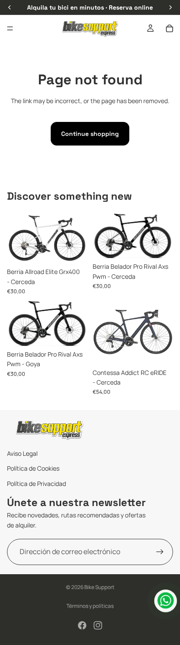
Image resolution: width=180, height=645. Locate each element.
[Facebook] (82, 625)
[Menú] (10, 28)
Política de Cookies (33, 469)
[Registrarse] (160, 552)
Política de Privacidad (36, 483)
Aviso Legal (22, 453)
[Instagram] (98, 625)
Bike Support (99, 587)
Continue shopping (90, 134)
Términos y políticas (90, 606)
